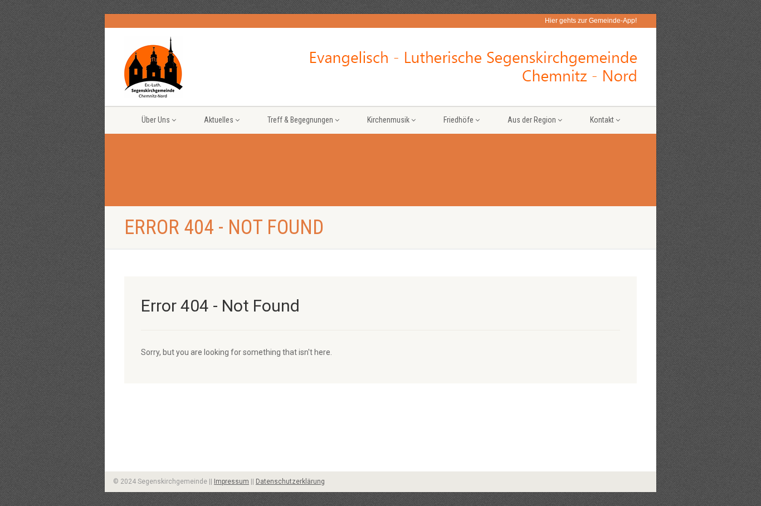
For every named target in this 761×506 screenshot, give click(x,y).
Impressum (231, 481)
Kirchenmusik (388, 119)
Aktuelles (218, 119)
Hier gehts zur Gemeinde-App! (591, 21)
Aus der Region (532, 119)
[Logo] (204, 67)
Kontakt (602, 119)
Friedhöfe (458, 119)
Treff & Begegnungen (300, 119)
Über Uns (156, 119)
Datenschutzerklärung (290, 481)
